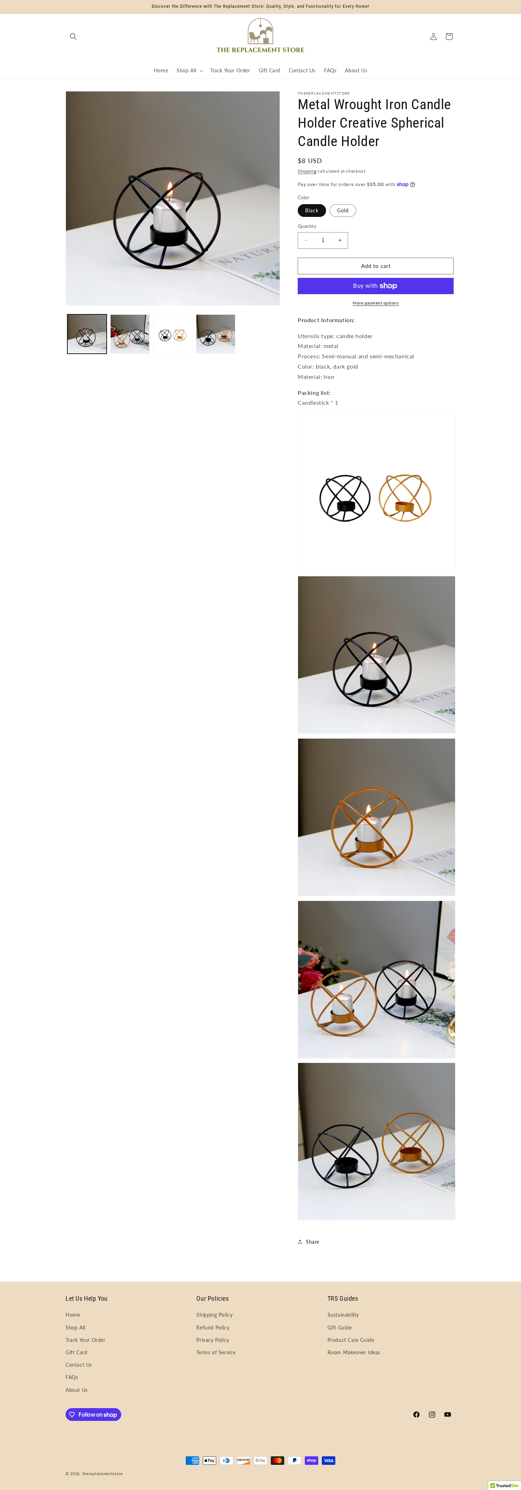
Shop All (75, 1327)
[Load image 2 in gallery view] (130, 334)
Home (73, 1315)
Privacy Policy (212, 1340)
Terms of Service (216, 1352)
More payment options (376, 303)
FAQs (72, 1377)
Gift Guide (339, 1327)
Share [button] (312, 1242)
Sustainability (343, 1315)
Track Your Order (86, 1340)
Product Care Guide (350, 1340)
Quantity (307, 226)
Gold (343, 210)
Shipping (307, 171)
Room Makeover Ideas (353, 1352)
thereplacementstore (103, 1473)
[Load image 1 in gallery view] (87, 334)
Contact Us (79, 1365)
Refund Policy (212, 1327)
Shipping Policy (214, 1315)
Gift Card (76, 1352)
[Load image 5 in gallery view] (215, 334)
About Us (77, 1390)
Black (312, 210)
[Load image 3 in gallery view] (172, 334)
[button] (73, 36)
